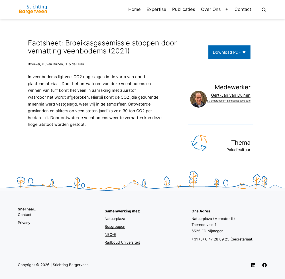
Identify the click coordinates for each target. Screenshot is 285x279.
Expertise (156, 9)
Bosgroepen (115, 226)
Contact (242, 9)
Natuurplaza (115, 218)
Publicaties (183, 9)
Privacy (24, 222)
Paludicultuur (238, 149)
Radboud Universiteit (122, 242)
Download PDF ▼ (229, 52)
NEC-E (110, 234)
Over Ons (211, 9)
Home (134, 9)
